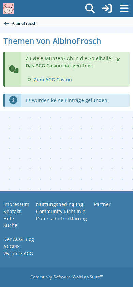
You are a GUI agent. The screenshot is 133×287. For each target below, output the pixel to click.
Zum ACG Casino (53, 79)
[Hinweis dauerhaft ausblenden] (119, 59)
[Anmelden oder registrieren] (107, 8)
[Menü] (124, 8)
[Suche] (90, 8)
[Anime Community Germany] (8, 8)
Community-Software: (66, 277)
